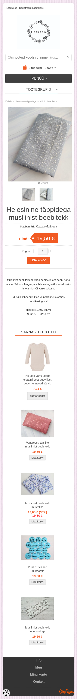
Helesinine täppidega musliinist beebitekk (36, 101)
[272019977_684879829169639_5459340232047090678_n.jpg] (28, 194)
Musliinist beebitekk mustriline (37, 505)
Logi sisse (11, 8)
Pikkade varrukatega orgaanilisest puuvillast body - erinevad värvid (37, 379)
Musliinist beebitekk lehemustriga (37, 629)
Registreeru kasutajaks (31, 8)
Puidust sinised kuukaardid (37, 568)
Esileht (8, 101)
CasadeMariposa (46, 226)
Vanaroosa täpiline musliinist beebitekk (37, 444)
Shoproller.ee (66, 691)
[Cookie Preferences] (6, 693)
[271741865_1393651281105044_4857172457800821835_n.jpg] (46, 194)
